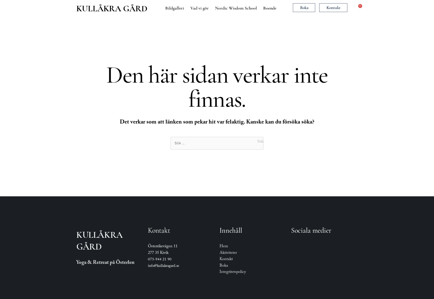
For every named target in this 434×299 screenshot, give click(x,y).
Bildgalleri (174, 8)
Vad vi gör (199, 8)
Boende (269, 8)
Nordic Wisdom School (236, 8)
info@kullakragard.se (163, 266)
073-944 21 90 (160, 260)
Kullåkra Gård (111, 8)
